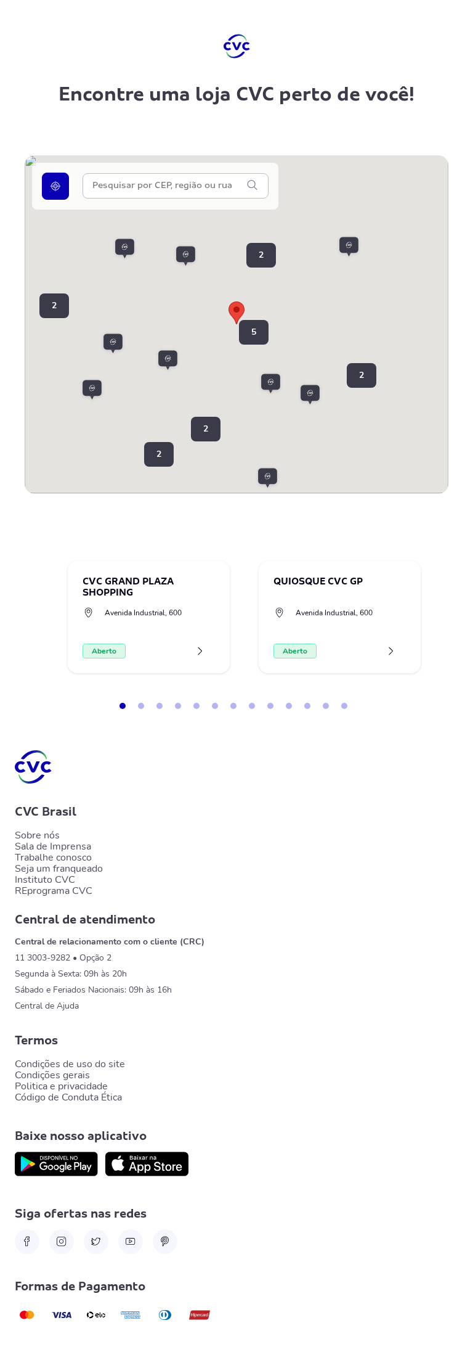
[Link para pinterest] (165, 1241)
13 (344, 706)
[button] (277, 384)
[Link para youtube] (130, 1241)
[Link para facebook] (27, 1241)
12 (326, 706)
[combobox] (169, 186)
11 (307, 706)
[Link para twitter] (96, 1241)
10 (289, 706)
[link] (56, 1164)
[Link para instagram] (61, 1241)
